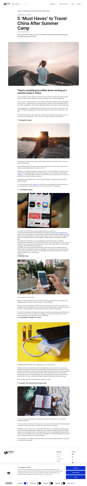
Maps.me (35, 184)
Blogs (19, 11)
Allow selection (75, 472)
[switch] (39, 483)
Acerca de (59, 454)
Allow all (76, 468)
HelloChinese (61, 232)
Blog (73, 4)
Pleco (67, 234)
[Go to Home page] (7, 4)
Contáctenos (59, 459)
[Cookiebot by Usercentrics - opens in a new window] (9, 483)
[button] (53, 4)
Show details (71, 483)
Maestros (59, 461)
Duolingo (53, 232)
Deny (75, 477)
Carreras (59, 456)
